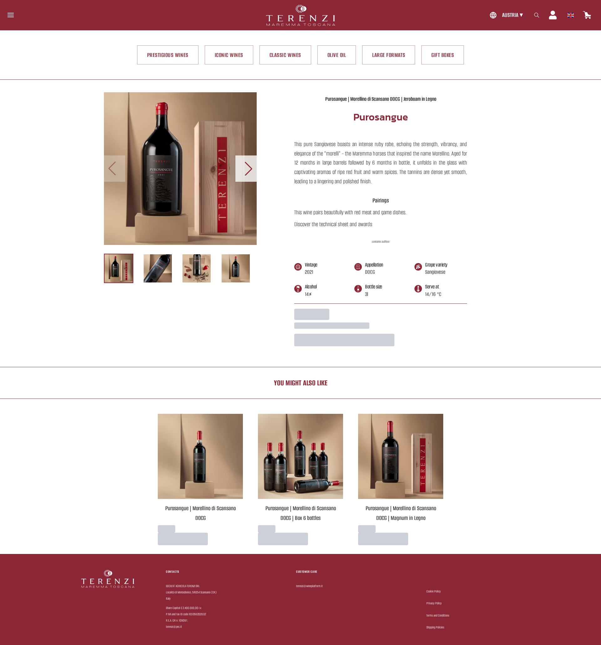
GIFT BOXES (442, 55)
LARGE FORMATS (388, 55)
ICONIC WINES (229, 55)
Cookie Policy (433, 591)
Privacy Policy (434, 603)
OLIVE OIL (336, 55)
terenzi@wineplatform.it (309, 586)
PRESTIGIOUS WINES (167, 55)
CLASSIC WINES (285, 55)
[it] (570, 13)
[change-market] (505, 15)
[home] (300, 15)
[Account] (552, 15)
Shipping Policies (435, 627)
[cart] (587, 15)
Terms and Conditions (437, 615)
